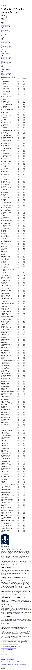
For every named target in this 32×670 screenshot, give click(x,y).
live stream (18, 619)
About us (3, 651)
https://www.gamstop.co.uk (7, 649)
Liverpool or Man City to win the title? (10, 662)
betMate (3, 668)
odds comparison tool (15, 606)
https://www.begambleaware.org (8, 648)
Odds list (3, 667)
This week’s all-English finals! (8, 659)
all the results (23, 594)
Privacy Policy (4, 654)
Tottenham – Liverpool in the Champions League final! (13, 664)
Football (3, 5)
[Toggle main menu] (1, 4)
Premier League (9, 572)
